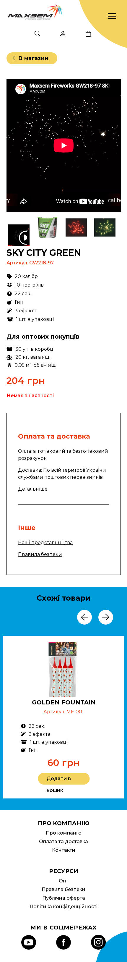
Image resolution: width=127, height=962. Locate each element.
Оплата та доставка (63, 841)
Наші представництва (45, 542)
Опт (63, 881)
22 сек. (23, 293)
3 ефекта (25, 310)
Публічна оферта (63, 898)
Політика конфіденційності (63, 906)
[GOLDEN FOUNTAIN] (64, 670)
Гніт (19, 302)
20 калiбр (26, 276)
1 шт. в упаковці (35, 319)
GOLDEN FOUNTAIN (64, 702)
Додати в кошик (59, 780)
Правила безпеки (40, 554)
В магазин (33, 58)
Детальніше (33, 489)
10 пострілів (29, 285)
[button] (112, 16)
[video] (19, 237)
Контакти (63, 850)
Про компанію (64, 833)
